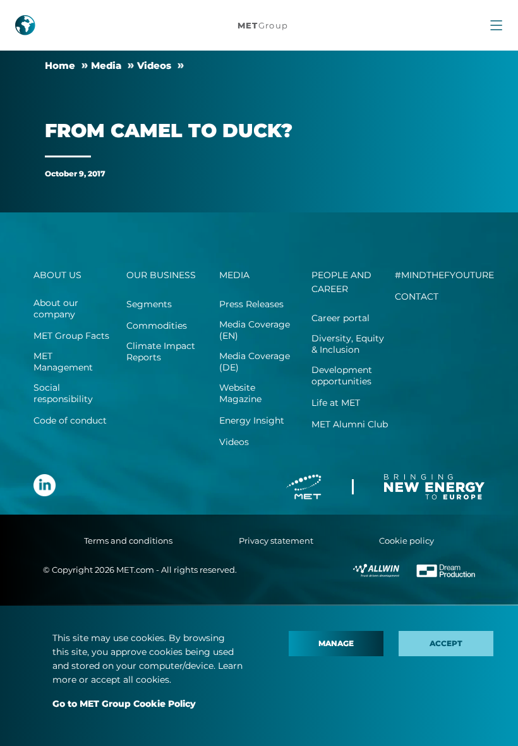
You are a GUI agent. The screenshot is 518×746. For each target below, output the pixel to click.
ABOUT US (57, 275)
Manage (336, 643)
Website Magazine (240, 393)
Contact (416, 296)
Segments (149, 304)
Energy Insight (251, 420)
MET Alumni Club (349, 424)
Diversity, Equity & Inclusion (347, 344)
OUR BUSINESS (161, 275)
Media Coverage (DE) (254, 361)
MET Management (63, 361)
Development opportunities (341, 375)
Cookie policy (406, 540)
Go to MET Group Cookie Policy (124, 703)
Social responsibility (63, 393)
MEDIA (234, 275)
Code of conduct (70, 420)
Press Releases (251, 304)
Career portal (340, 318)
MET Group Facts (71, 335)
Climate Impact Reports (160, 351)
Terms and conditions (128, 540)
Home (60, 65)
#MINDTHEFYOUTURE (444, 275)
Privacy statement (276, 540)
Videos (154, 65)
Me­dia (106, 65)
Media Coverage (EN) (254, 330)
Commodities (156, 325)
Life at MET (335, 402)
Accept (446, 643)
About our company (55, 308)
